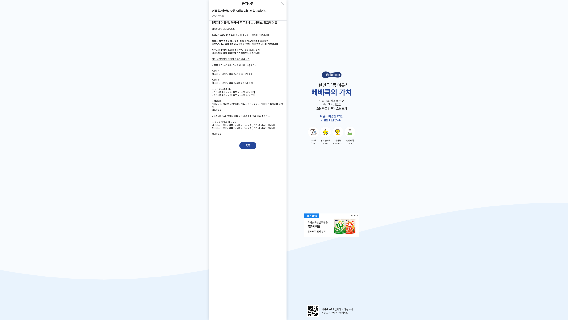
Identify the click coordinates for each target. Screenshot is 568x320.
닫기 (283, 4)
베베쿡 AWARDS (338, 142)
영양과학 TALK (350, 142)
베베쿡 (332, 74)
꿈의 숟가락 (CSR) (326, 142)
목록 (247, 145)
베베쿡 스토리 (313, 142)
